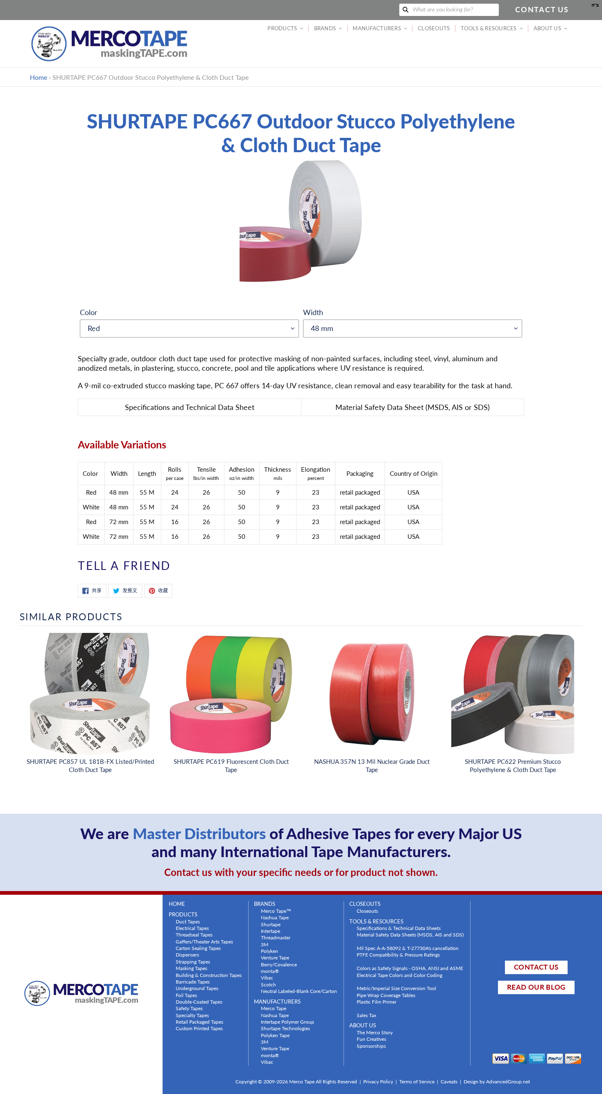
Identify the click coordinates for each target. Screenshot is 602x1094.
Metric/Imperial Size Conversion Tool (396, 988)
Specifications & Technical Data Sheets (399, 928)
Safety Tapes (189, 1008)
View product (90, 702)
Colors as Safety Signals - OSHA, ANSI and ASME (410, 968)
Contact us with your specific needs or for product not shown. (301, 872)
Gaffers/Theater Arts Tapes (204, 941)
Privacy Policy (378, 1081)
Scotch (268, 984)
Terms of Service (417, 1081)
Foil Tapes (186, 995)
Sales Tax (366, 1015)
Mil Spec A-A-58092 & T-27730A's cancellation (408, 948)
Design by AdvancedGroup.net (497, 1081)
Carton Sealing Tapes (198, 948)
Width (313, 312)
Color (88, 312)
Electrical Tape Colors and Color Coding (399, 975)
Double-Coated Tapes (199, 1001)
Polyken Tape (275, 1035)
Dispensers (187, 954)
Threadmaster (275, 937)
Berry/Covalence (279, 964)
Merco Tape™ (276, 911)
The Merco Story (375, 1032)
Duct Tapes (188, 921)
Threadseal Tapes (194, 934)
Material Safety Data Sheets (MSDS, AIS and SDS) (410, 934)
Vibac (267, 977)
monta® (270, 971)
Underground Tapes (197, 988)
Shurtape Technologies (285, 1028)
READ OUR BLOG (536, 987)
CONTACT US (536, 967)
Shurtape (271, 924)
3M (264, 944)
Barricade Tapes (193, 981)
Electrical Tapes (192, 928)
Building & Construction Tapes (209, 975)
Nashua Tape (275, 917)
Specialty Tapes (192, 1015)
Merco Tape (273, 1008)
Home (38, 77)
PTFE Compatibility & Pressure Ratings (398, 954)
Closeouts (367, 911)
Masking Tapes (191, 968)
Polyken (269, 951)
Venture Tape (275, 957)
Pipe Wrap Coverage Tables (386, 995)
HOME (177, 904)
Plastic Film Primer (376, 1001)
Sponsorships (371, 1046)
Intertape (270, 931)
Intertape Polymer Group (287, 1021)
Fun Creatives (371, 1039)
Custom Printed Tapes (199, 1028)
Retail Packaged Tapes (199, 1021)
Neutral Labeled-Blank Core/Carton (299, 991)
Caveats (449, 1081)
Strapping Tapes (193, 961)
